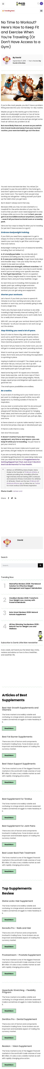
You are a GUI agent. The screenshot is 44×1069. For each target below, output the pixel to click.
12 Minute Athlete (31, 472)
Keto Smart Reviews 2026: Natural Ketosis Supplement (23, 613)
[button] (41, 10)
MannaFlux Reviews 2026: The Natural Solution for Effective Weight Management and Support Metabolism (25, 586)
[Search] (40, 565)
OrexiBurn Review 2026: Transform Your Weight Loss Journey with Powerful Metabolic (23, 600)
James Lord (17, 491)
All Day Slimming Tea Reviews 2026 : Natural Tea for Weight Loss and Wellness (24, 626)
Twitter (37, 483)
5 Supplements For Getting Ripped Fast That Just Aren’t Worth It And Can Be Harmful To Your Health (21, 462)
